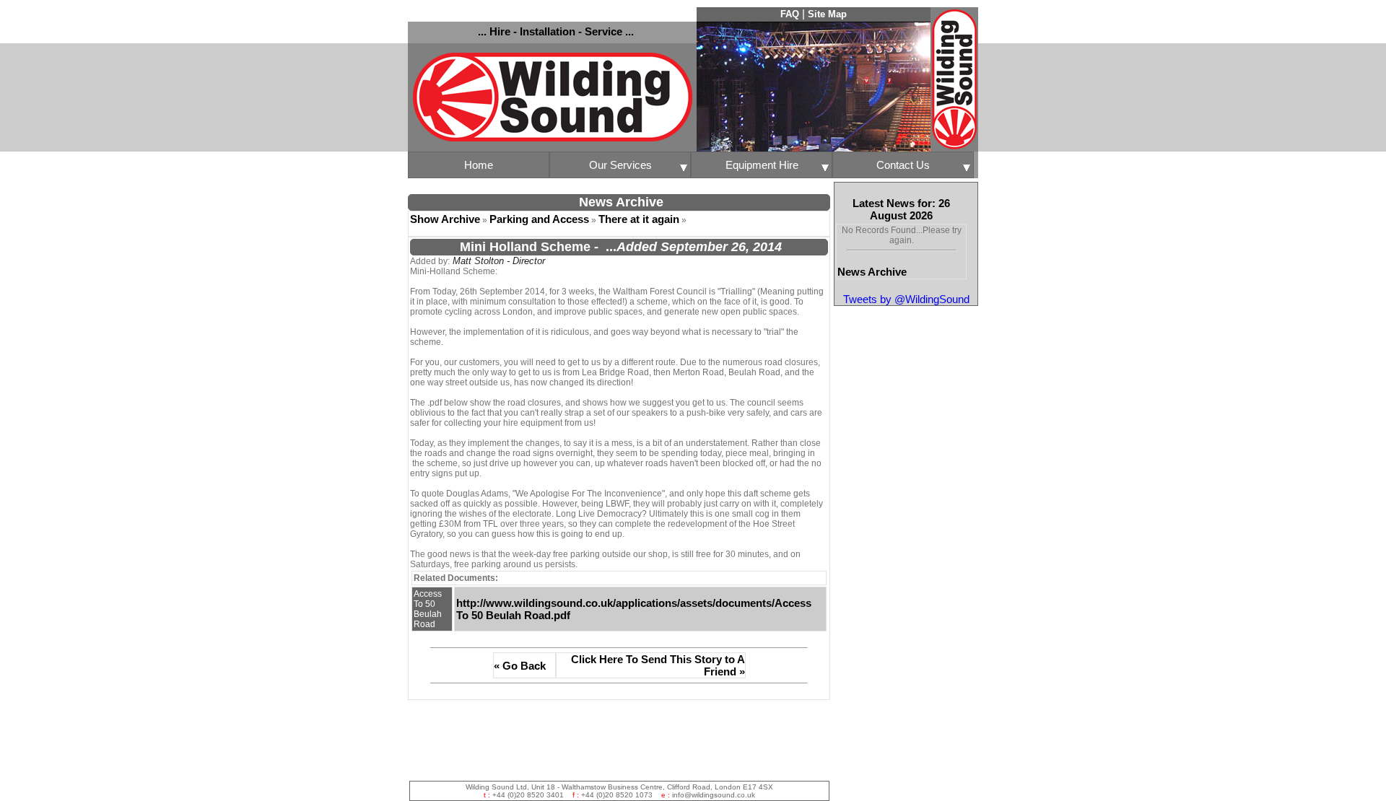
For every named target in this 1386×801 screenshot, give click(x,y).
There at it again (638, 219)
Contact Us (903, 165)
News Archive (872, 272)
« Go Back (520, 666)
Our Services (620, 165)
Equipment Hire (761, 165)
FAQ (789, 14)
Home (478, 165)
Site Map (827, 14)
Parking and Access (539, 219)
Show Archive (445, 219)
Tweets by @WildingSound (906, 299)
